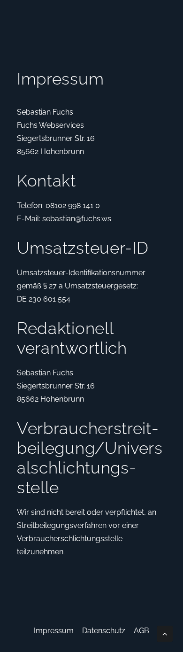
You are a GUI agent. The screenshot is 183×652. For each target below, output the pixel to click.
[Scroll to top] (165, 633)
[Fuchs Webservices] (26, 17)
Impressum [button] (54, 630)
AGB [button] (141, 630)
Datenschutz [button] (103, 630)
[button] (161, 18)
